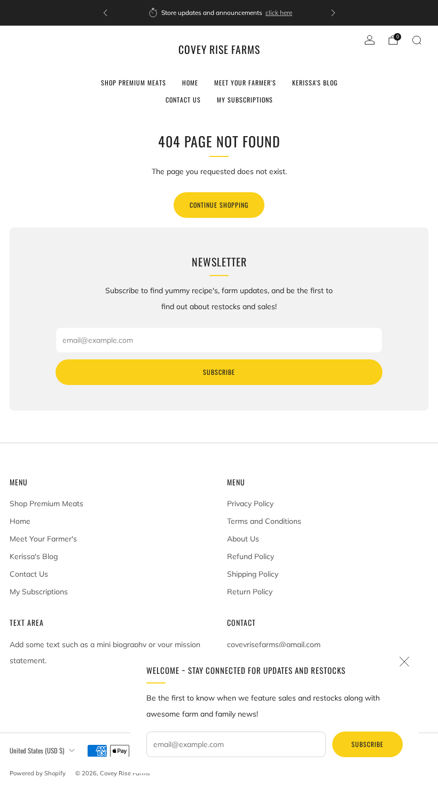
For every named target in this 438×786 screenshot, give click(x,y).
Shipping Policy (252, 574)
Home (190, 82)
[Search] (416, 40)
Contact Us (183, 99)
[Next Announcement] (333, 13)
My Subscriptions (245, 99)
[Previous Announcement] (105, 13)
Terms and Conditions (264, 521)
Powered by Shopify (38, 773)
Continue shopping (219, 204)
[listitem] (219, 13)
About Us (243, 539)
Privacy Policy (250, 503)
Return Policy (249, 591)
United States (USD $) (37, 750)
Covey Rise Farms (219, 50)
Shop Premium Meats (133, 82)
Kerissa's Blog (315, 82)
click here (276, 13)
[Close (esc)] (404, 661)
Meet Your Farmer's (245, 82)
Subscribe (367, 744)
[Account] (369, 40)
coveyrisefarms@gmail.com (273, 644)
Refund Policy (250, 556)
